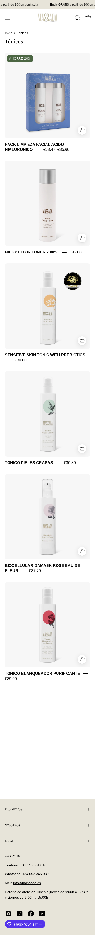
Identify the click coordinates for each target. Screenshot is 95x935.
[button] (77, 17)
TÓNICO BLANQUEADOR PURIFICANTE (42, 674)
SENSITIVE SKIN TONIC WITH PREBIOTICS (45, 355)
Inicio (8, 33)
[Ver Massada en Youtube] (42, 913)
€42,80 (76, 252)
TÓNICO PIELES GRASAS (29, 463)
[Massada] (47, 17)
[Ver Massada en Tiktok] (19, 913)
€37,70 (35, 571)
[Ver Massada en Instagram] (8, 913)
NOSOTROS (12, 825)
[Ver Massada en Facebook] (31, 913)
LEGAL (9, 841)
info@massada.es (27, 883)
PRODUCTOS (13, 809)
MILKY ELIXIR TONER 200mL (32, 252)
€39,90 (11, 679)
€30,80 (21, 360)
